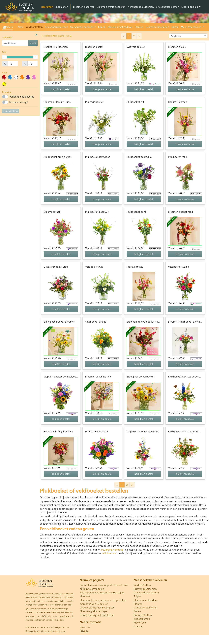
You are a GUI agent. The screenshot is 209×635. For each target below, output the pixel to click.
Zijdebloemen (142, 618)
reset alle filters (10, 111)
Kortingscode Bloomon (141, 6)
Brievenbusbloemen (167, 6)
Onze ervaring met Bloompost (97, 607)
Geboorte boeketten (157, 27)
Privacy (84, 630)
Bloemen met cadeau (120, 27)
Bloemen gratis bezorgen (111, 6)
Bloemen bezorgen (84, 6)
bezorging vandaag (112, 549)
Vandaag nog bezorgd (21, 96)
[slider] (4, 57)
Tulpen (101, 27)
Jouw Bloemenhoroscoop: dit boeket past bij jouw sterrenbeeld (104, 586)
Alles (20, 27)
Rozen (175, 27)
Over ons (85, 627)
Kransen (138, 626)
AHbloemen (109, 553)
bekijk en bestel (60, 89)
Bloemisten (61, 6)
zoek (33, 43)
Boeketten (47, 6)
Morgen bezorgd (18, 102)
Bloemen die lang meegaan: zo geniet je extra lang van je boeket (103, 601)
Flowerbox (140, 622)
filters (9, 27)
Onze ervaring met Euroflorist (97, 615)
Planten (138, 27)
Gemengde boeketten (82, 27)
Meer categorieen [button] (191, 27)
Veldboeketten (34, 27)
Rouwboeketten (143, 615)
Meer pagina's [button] (189, 6)
